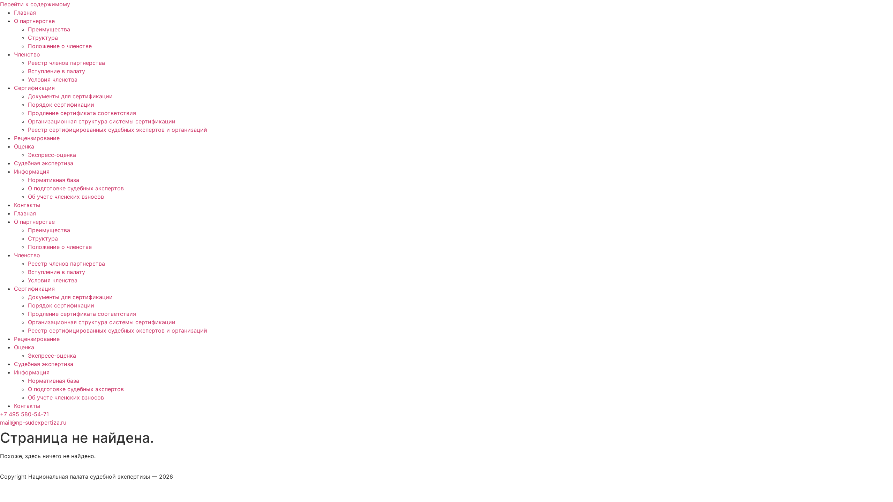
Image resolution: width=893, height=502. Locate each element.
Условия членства (52, 79)
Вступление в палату (56, 71)
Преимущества (49, 29)
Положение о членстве (60, 46)
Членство (27, 54)
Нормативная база (53, 179)
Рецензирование (37, 138)
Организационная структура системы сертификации (101, 121)
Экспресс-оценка (52, 154)
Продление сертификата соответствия (82, 112)
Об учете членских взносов (66, 196)
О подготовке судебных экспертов (76, 188)
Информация (32, 171)
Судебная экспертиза (43, 163)
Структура (43, 37)
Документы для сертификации (70, 96)
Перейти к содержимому (35, 4)
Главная (25, 12)
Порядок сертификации (61, 104)
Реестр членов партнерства (66, 62)
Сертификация (34, 87)
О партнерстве (34, 20)
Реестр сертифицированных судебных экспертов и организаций (117, 129)
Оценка (24, 146)
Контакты (27, 204)
